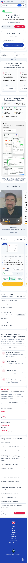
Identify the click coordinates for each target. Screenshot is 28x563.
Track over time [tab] (7, 274)
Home (13, 526)
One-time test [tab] (18, 274)
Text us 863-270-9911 (8, 1)
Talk (20, 5)
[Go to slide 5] (15, 59)
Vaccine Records (13, 540)
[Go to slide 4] (14, 227)
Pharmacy (13, 534)
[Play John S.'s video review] (18, 220)
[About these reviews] (19, 22)
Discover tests (10, 88)
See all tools (20, 314)
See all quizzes (20, 296)
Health (13, 530)
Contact (13, 544)
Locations (13, 532)
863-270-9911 (20, 26)
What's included (18, 269)
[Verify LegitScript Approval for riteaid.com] (13, 551)
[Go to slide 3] (13, 227)
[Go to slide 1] (12, 59)
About (13, 528)
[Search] (24, 5)
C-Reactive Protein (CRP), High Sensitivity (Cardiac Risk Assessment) (12, 256)
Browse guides (13, 402)
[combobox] (5, 40)
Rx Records (13, 538)
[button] (13, 149)
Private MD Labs (18, 229)
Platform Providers (13, 542)
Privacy (13, 557)
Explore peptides (12, 347)
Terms (13, 560)
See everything (21, 239)
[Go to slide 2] (12, 227)
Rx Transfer (13, 536)
